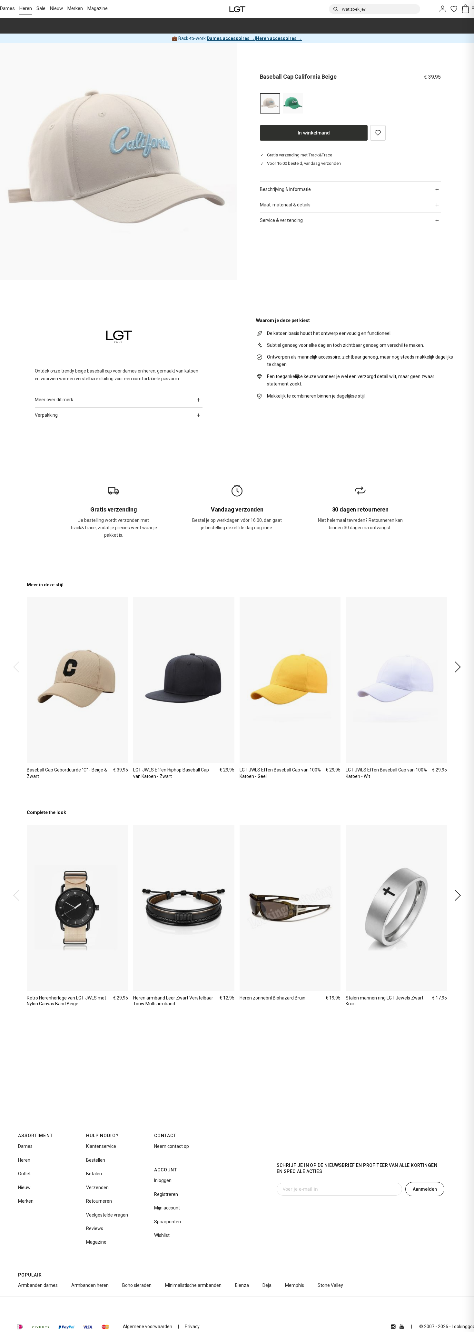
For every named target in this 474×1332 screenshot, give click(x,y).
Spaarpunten (167, 1221)
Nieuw (56, 8)
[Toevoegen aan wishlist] (378, 133)
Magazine (97, 8)
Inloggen (163, 1180)
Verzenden (97, 1187)
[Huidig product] (270, 103)
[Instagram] (393, 1326)
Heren (25, 8)
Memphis (294, 1285)
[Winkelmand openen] (467, 9)
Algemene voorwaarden (147, 1326)
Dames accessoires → (231, 38)
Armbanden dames (38, 1285)
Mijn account (167, 1207)
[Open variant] (293, 103)
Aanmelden (425, 1189)
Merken (75, 8)
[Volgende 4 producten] (455, 667)
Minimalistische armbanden (193, 1285)
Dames (7, 8)
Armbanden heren (90, 1285)
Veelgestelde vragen (107, 1215)
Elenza (242, 1285)
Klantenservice (101, 1146)
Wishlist (162, 1235)
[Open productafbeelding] (118, 161)
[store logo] (237, 9)
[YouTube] (402, 1326)
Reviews (94, 1228)
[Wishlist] (454, 9)
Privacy (192, 1326)
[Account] (443, 9)
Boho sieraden (137, 1285)
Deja (267, 1285)
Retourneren (99, 1201)
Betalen (94, 1173)
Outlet (24, 1173)
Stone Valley (330, 1285)
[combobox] (374, 9)
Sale (40, 8)
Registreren (166, 1194)
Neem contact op (171, 1146)
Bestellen (95, 1160)
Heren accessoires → (279, 38)
